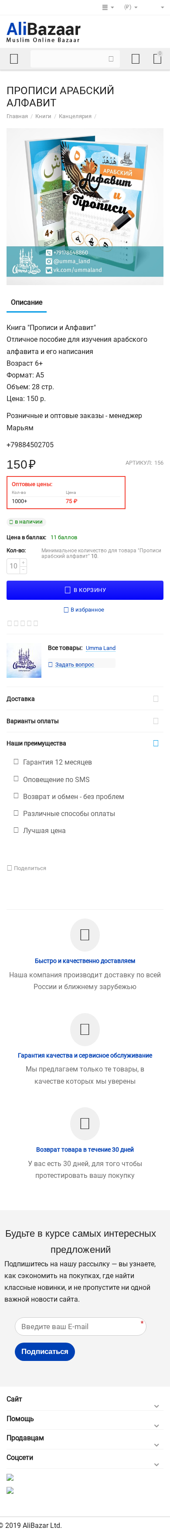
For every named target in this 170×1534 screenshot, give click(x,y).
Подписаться (44, 1351)
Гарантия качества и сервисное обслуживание (85, 1055)
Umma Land (101, 648)
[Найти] (111, 59)
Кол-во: (16, 550)
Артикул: (139, 463)
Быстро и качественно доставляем (85, 960)
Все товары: (65, 647)
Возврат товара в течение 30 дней (84, 1149)
